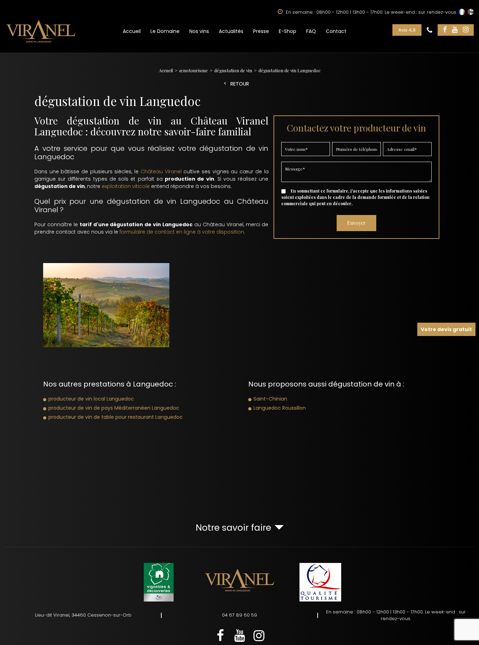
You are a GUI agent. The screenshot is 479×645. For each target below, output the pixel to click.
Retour (239, 84)
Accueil (132, 31)
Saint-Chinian (270, 398)
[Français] (462, 12)
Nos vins (199, 31)
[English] (470, 12)
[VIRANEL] (40, 31)
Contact (336, 31)
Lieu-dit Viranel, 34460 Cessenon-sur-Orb (83, 615)
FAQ (311, 31)
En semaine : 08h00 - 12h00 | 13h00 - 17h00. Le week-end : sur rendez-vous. (396, 615)
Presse (261, 31)
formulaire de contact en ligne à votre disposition (182, 231)
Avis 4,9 (407, 30)
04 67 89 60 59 (239, 615)
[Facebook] (445, 30)
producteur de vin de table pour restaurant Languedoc (115, 417)
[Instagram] (465, 30)
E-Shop (287, 31)
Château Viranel (161, 171)
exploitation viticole (126, 186)
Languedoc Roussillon (280, 407)
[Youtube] (455, 30)
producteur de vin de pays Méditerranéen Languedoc (113, 407)
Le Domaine (165, 31)
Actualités (231, 31)
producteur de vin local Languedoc (91, 398)
